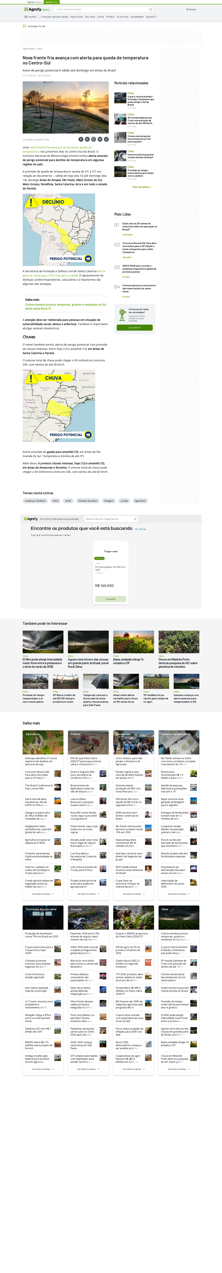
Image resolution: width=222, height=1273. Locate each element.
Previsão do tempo (87, 500)
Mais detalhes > (142, 187)
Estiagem (108, 500)
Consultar (111, 599)
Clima (100, 16)
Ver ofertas (140, 529)
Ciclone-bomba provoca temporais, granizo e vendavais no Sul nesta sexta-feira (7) (65, 306)
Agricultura (76, 16)
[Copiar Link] (106, 139)
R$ (97, 586)
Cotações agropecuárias (54, 16)
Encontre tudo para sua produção (59, 518)
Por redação (29, 75)
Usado (97, 563)
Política (110, 16)
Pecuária (90, 16)
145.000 (107, 586)
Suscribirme (135, 327)
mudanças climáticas (35, 500)
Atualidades (137, 16)
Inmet (68, 500)
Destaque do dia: (36, 26)
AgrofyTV (151, 16)
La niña (124, 500)
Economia (122, 16)
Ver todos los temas (41, 894)
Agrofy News (28, 48)
